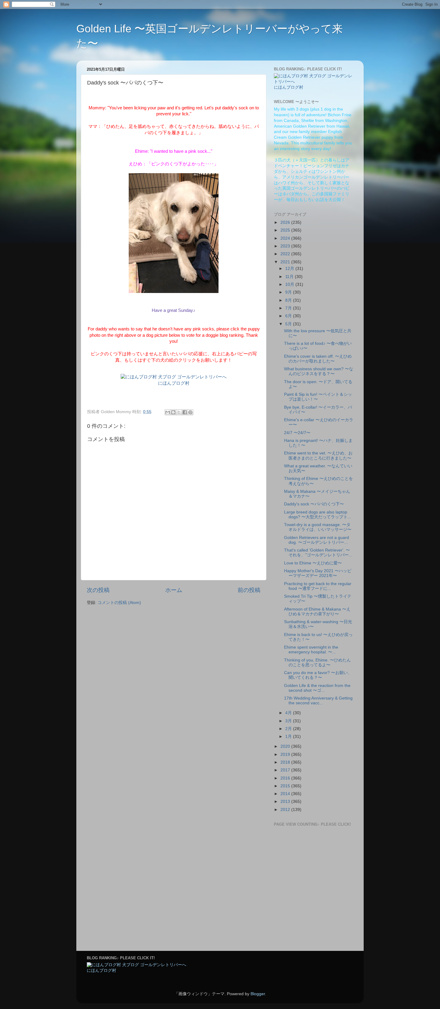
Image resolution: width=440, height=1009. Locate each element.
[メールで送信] (168, 412)
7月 (289, 308)
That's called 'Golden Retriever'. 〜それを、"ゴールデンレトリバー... (318, 552)
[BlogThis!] (173, 412)
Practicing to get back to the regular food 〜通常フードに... (317, 586)
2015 (285, 786)
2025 (285, 230)
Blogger (258, 994)
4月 (289, 713)
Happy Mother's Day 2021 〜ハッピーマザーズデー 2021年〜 (317, 573)
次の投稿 (98, 590)
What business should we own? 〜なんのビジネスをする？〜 (318, 371)
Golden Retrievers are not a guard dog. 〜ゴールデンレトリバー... (316, 540)
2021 (285, 262)
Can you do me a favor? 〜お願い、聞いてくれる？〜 (318, 675)
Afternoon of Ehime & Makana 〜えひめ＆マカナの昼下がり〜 (317, 611)
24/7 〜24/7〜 (297, 433)
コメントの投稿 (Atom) (119, 602)
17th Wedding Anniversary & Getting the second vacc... (318, 700)
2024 (285, 238)
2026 (285, 222)
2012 (285, 809)
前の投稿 (249, 590)
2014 (285, 794)
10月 (290, 284)
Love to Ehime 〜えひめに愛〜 (313, 563)
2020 (285, 746)
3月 (289, 721)
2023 (285, 246)
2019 (285, 754)
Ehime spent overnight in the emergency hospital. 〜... (311, 649)
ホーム (173, 590)
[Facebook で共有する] (185, 412)
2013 (285, 801)
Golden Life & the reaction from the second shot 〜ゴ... (317, 688)
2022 (285, 254)
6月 (289, 316)
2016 (285, 778)
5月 (289, 324)
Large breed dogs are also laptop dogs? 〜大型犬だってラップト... (317, 514)
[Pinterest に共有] (190, 412)
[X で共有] (179, 412)
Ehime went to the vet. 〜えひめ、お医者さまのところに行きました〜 (318, 455)
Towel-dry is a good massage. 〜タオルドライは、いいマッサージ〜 (317, 527)
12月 (290, 268)
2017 (285, 770)
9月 (289, 292)
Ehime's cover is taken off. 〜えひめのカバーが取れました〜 (318, 358)
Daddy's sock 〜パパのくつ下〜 (314, 504)
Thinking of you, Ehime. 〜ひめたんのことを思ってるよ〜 (317, 662)
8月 (289, 300)
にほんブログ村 (173, 383)
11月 (290, 276)
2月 (289, 728)
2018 (285, 762)
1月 (289, 736)
